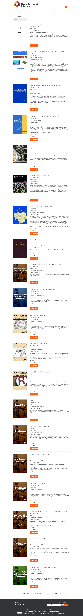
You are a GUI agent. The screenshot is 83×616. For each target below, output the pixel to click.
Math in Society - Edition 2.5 (39, 176)
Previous (28, 593)
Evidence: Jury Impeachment (39, 455)
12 (48, 593)
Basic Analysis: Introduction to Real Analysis (45, 85)
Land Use (33, 400)
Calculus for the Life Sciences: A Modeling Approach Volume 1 (47, 52)
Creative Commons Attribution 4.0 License (58, 613)
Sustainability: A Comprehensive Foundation (44, 116)
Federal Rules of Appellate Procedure (42, 289)
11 (45, 593)
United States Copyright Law (39, 315)
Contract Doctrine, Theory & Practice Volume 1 (45, 265)
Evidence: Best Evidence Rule (40, 426)
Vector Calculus (35, 24)
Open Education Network (54, 11)
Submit (37, 11)
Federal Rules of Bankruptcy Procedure (43, 567)
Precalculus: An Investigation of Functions (44, 146)
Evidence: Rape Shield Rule (39, 483)
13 (50, 593)
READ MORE (34, 45)
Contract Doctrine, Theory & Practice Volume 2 (45, 240)
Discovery (43, 11)
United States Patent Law (38, 344)
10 (43, 593)
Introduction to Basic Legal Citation (41, 206)
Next (56, 593)
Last (59, 593)
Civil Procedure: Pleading (38, 539)
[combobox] (54, 7)
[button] (20, 19)
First (24, 593)
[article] (41, 35)
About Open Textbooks (28, 11)
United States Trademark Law (40, 372)
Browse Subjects (16, 11)
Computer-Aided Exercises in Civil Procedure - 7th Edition (49, 512)
